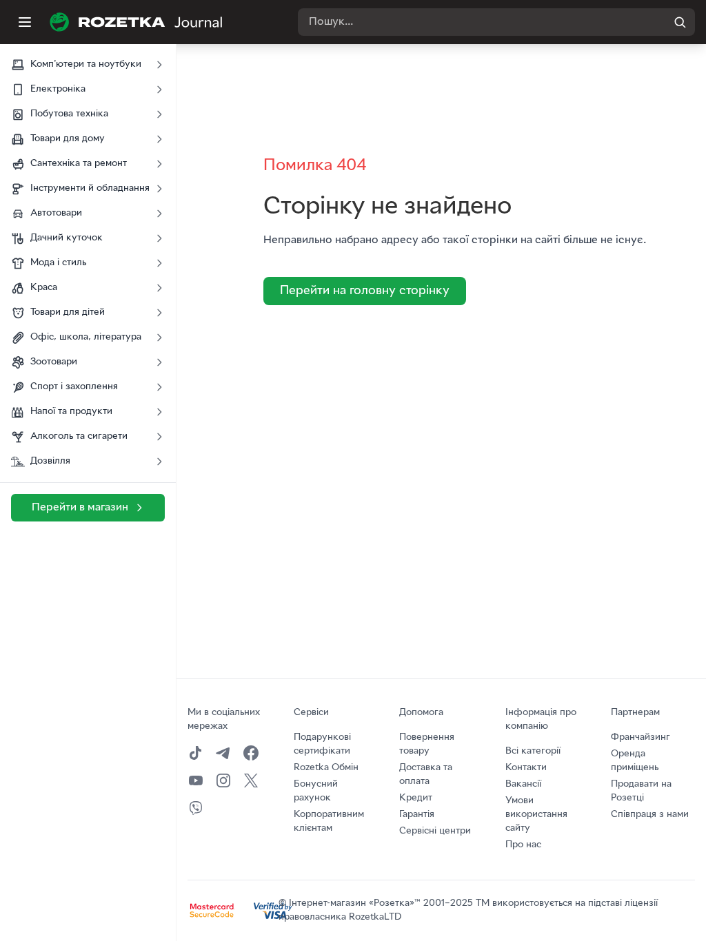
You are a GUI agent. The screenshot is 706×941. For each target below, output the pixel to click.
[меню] (25, 22)
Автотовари (56, 213)
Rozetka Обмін (326, 767)
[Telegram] (223, 753)
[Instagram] (223, 780)
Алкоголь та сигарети (79, 436)
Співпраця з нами (650, 814)
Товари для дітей (67, 312)
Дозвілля (50, 461)
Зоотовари (53, 362)
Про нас (523, 844)
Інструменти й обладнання (90, 188)
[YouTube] (196, 780)
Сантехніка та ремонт (78, 163)
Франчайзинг (640, 737)
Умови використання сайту (536, 814)
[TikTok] (196, 753)
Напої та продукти (71, 411)
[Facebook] (251, 753)
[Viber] (196, 808)
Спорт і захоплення (74, 386)
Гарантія (416, 814)
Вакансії (523, 784)
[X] (251, 780)
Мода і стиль (58, 262)
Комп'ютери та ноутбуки (85, 64)
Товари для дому (67, 138)
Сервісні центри (435, 831)
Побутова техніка (69, 114)
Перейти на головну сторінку (365, 291)
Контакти (526, 767)
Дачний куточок (66, 238)
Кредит (415, 798)
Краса (43, 287)
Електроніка (57, 89)
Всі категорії (533, 751)
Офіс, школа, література (85, 337)
